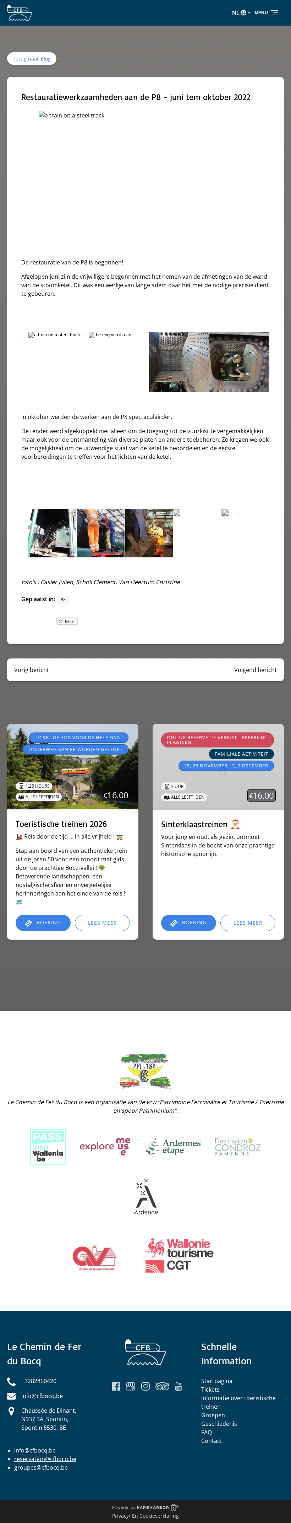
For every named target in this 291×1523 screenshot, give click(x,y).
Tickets (210, 1389)
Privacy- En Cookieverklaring (145, 1515)
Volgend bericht (255, 670)
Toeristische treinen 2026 (61, 823)
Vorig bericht (31, 670)
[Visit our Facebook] (116, 1386)
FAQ (206, 1432)
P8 (63, 600)
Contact (211, 1441)
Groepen (213, 1415)
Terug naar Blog (32, 58)
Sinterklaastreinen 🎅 (201, 824)
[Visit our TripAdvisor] (162, 1386)
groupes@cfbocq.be (41, 1467)
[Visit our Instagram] (145, 1386)
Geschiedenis (219, 1424)
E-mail (70, 621)
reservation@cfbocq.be (45, 1459)
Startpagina (216, 1381)
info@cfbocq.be (35, 1450)
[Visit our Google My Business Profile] (130, 1386)
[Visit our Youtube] (178, 1386)
